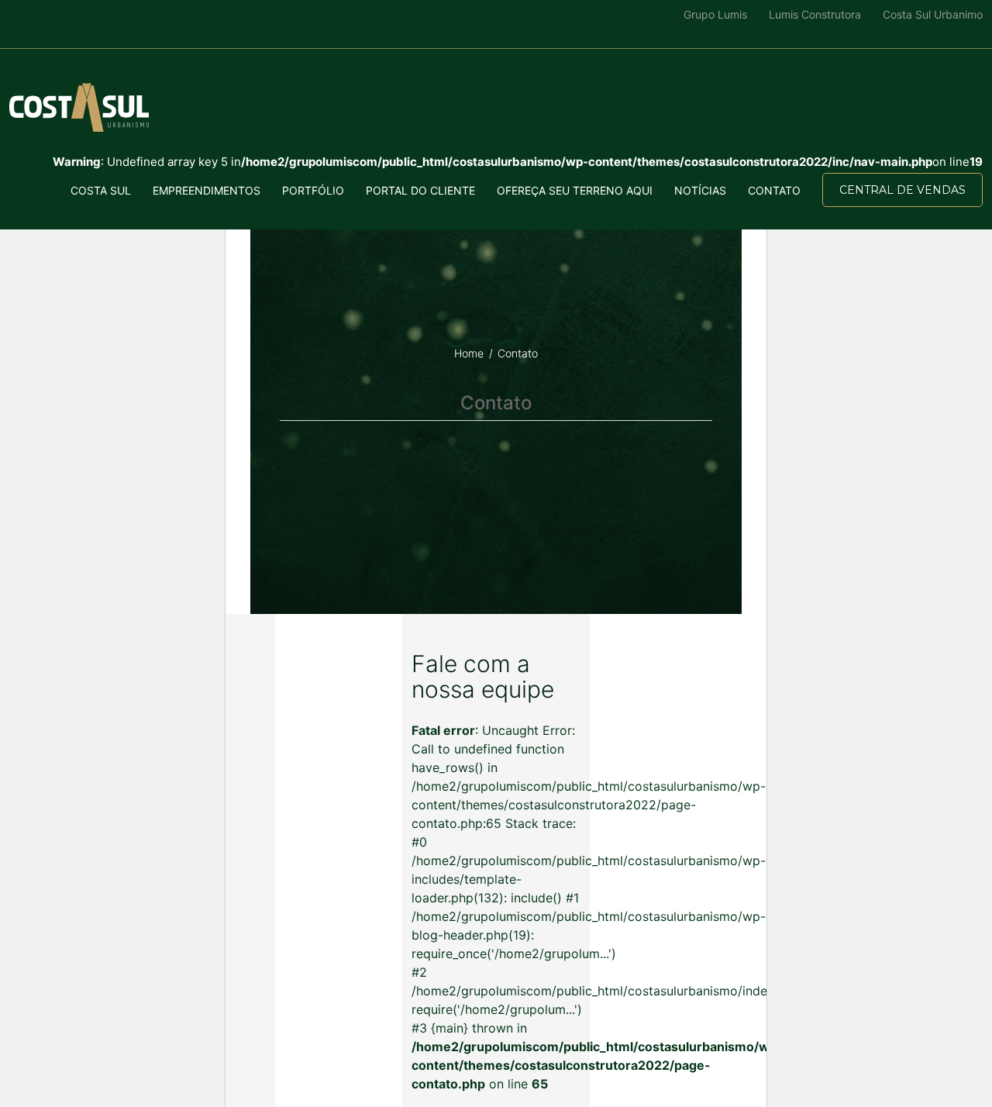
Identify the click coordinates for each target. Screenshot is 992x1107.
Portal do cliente (420, 190)
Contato (774, 190)
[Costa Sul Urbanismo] (79, 107)
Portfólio (313, 190)
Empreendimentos (206, 190)
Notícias (700, 190)
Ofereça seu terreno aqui (575, 190)
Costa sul (101, 190)
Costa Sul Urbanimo (933, 14)
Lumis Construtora (815, 14)
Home (469, 353)
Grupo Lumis (715, 14)
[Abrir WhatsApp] (39, 1067)
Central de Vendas (902, 190)
